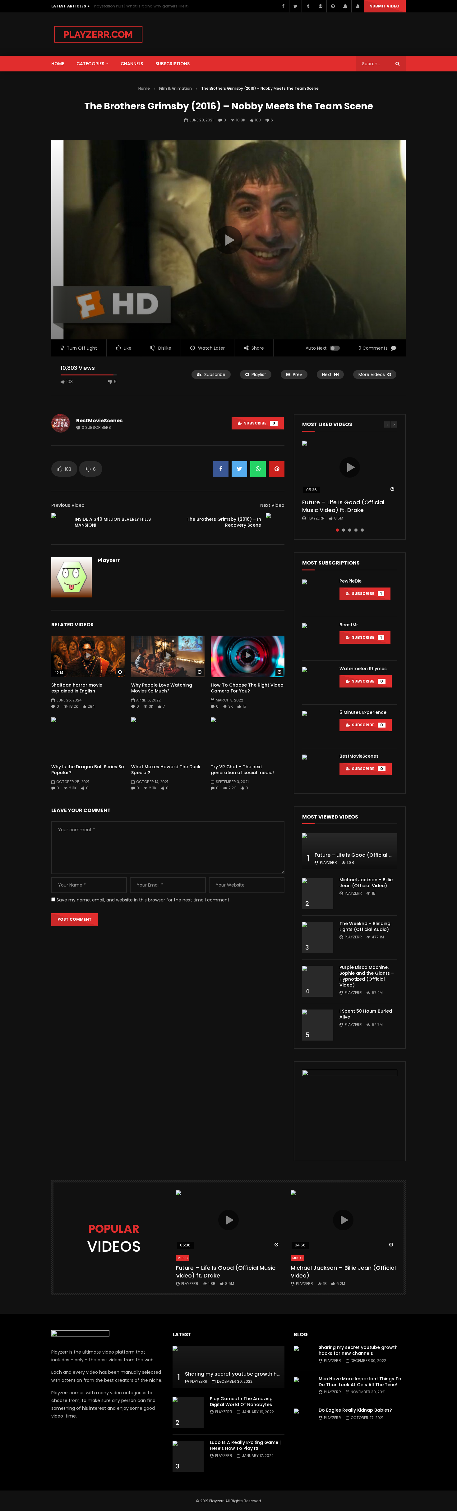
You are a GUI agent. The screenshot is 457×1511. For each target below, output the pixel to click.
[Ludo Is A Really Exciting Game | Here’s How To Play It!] (188, 1456)
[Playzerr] (98, 34)
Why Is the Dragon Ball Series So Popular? (87, 770)
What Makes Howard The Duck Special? (166, 770)
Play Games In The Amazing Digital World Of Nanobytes (241, 1401)
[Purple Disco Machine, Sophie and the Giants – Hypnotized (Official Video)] (317, 981)
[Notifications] (345, 6)
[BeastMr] (317, 638)
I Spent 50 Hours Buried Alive (365, 1014)
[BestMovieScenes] (317, 770)
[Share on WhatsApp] (258, 469)
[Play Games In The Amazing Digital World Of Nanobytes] (188, 1412)
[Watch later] (332, 6)
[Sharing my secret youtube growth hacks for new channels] (228, 1367)
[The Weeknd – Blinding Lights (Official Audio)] (317, 937)
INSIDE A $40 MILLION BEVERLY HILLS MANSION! (113, 522)
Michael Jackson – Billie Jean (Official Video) (366, 883)
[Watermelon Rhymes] (317, 682)
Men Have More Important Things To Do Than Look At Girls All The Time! (360, 1382)
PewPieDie (350, 581)
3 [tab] (349, 530)
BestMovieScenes (99, 420)
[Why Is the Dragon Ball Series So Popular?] (88, 738)
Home (144, 88)
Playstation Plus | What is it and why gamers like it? (142, 6)
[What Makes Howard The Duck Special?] (168, 738)
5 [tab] (362, 530)
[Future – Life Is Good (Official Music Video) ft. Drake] (349, 851)
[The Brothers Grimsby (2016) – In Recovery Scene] (275, 522)
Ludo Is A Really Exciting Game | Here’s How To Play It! (245, 1445)
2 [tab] (343, 530)
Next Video (272, 505)
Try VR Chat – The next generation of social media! (242, 770)
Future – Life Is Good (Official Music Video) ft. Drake (343, 506)
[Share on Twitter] (239, 469)
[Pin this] (276, 469)
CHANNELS (132, 64)
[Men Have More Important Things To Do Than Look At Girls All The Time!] (303, 1386)
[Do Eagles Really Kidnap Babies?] (303, 1418)
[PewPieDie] (317, 594)
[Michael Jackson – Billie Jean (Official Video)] (317, 893)
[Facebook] (283, 6)
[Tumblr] (308, 6)
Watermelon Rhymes (363, 668)
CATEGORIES (90, 64)
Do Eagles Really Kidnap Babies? (355, 1410)
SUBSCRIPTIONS (172, 64)
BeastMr (348, 625)
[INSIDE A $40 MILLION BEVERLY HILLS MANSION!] (60, 522)
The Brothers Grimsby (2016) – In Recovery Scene (224, 522)
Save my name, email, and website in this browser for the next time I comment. (143, 900)
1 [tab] (337, 530)
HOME (57, 64)
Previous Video (68, 505)
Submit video (384, 6)
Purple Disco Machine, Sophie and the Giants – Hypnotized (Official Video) (366, 976)
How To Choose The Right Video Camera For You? (247, 688)
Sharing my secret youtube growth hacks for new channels (259, 1373)
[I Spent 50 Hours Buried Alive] (317, 1025)
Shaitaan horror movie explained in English (76, 688)
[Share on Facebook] (220, 469)
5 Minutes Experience (362, 712)
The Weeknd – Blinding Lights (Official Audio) (364, 926)
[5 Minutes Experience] (317, 726)
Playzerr (109, 560)
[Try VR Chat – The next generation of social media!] (247, 738)
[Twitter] (295, 6)
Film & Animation (175, 88)
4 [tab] (356, 530)
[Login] (357, 6)
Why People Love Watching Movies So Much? (161, 688)
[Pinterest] (320, 6)
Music (183, 1258)
